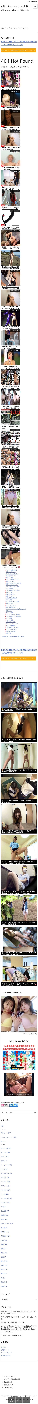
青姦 (4, 1273)
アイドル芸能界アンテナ (12, 579)
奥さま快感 (9, 599)
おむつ (5, 1156)
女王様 (4, 1227)
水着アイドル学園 (10, 622)
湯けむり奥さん (10, 594)
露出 (4, 1269)
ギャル (4, 1169)
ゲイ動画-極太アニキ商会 (13, 590)
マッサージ (6, 1198)
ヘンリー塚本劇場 (10, 625)
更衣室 (5, 1232)
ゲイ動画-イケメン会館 (12, 627)
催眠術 (4, 1215)
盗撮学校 (8, 633)
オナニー (5, 1152)
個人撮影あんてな (10, 575)
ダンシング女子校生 (11, 629)
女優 (4, 1219)
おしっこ (3, 1141)
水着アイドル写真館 (11, 598)
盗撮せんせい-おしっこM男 (13, 583)
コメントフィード (6, 1353)
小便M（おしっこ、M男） (13, 587)
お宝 (4, 1161)
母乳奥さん (9, 611)
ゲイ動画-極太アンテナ (12, 574)
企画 (3, 1207)
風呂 (4, 1282)
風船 (4, 1286)
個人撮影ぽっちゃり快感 (12, 601)
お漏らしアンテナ (10, 572)
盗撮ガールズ (9, 596)
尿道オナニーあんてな (12, 585)
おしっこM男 (9, 577)
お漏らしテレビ (10, 581)
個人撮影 (5, 1211)
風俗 (3, 1278)
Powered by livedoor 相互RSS (13, 636)
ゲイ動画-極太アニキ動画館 (13, 616)
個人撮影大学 (9, 588)
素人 (4, 1261)
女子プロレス (7, 1223)
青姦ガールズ (9, 603)
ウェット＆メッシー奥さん (13, 614)
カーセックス (6, 1165)
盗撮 (4, 1257)
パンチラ (5, 1190)
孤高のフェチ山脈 (10, 631)
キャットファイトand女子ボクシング (16, 609)
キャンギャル (6, 1173)
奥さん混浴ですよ (10, 607)
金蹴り (4, 1265)
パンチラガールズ (10, 605)
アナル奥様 (9, 618)
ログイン (3, 1347)
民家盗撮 (5, 1236)
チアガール (5, 1186)
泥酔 (4, 1244)
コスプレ (5, 1181)
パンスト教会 (9, 620)
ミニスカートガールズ (12, 624)
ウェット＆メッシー (9, 1137)
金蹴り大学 (9, 592)
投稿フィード (5, 1350)
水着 (4, 1240)
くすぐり (5, 1177)
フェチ (5, 1194)
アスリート (6, 1133)
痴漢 (4, 1253)
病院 (3, 1248)
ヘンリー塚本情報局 (11, 570)
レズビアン (5, 1202)
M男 (2, 1126)
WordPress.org (5, 1355)
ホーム (4, 28)
